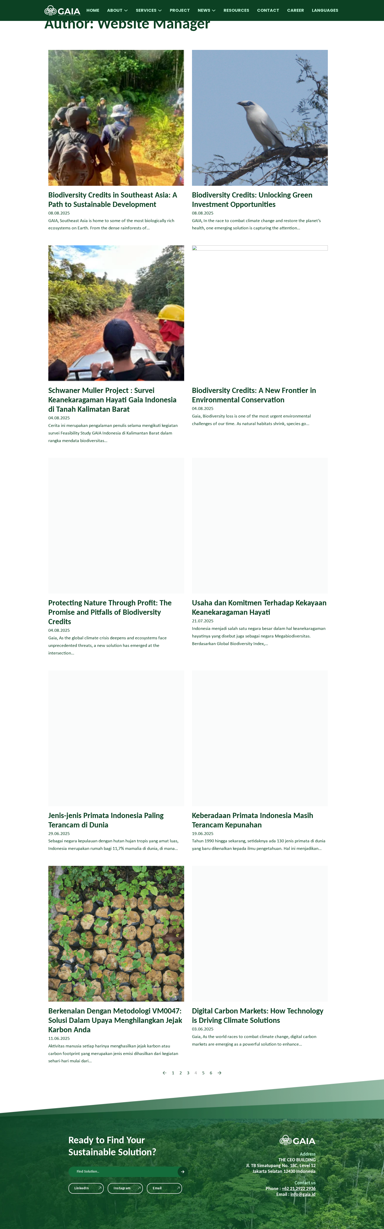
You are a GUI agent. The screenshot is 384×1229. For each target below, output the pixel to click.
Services (146, 10)
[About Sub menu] (126, 10)
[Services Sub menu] (159, 10)
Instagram (122, 1188)
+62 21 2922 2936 (299, 1188)
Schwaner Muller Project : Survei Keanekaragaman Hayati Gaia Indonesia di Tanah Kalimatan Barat (112, 400)
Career (295, 10)
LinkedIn (81, 1188)
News (204, 10)
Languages (325, 10)
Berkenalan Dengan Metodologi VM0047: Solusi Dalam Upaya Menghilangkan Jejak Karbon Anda (115, 1020)
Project (180, 10)
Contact (268, 10)
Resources (236, 10)
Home (92, 10)
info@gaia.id (303, 1194)
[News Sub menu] (213, 10)
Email (157, 1188)
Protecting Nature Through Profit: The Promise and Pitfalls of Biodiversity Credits (110, 612)
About (115, 10)
